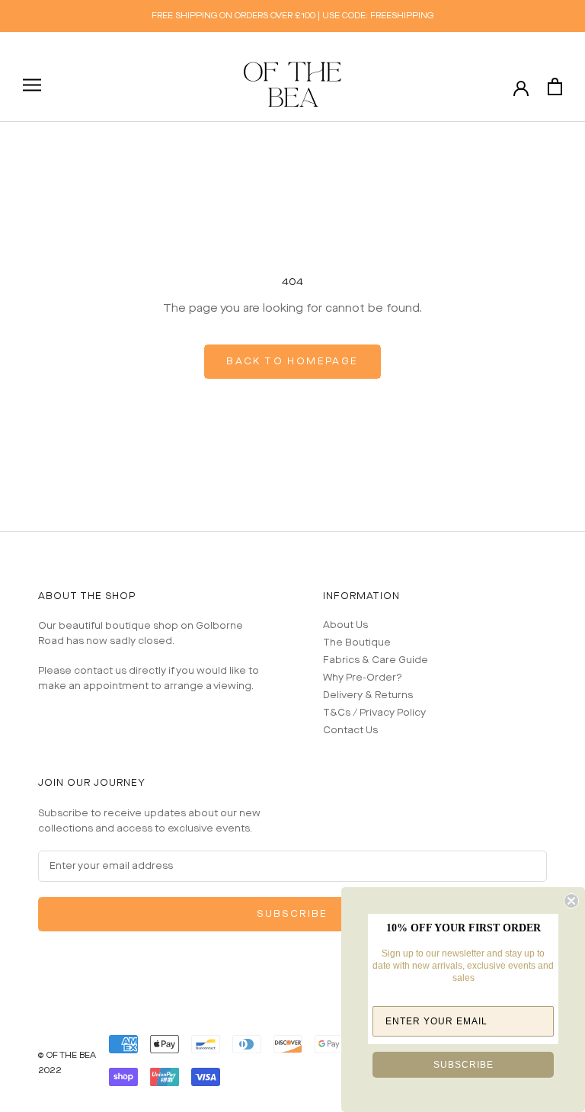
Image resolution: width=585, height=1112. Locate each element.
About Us (345, 625)
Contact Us (350, 730)
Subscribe (292, 914)
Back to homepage (292, 361)
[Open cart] (555, 86)
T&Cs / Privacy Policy (374, 713)
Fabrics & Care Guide (375, 660)
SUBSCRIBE (463, 1064)
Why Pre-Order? (362, 678)
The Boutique (357, 643)
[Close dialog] (571, 901)
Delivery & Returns (368, 695)
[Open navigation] (32, 84)
